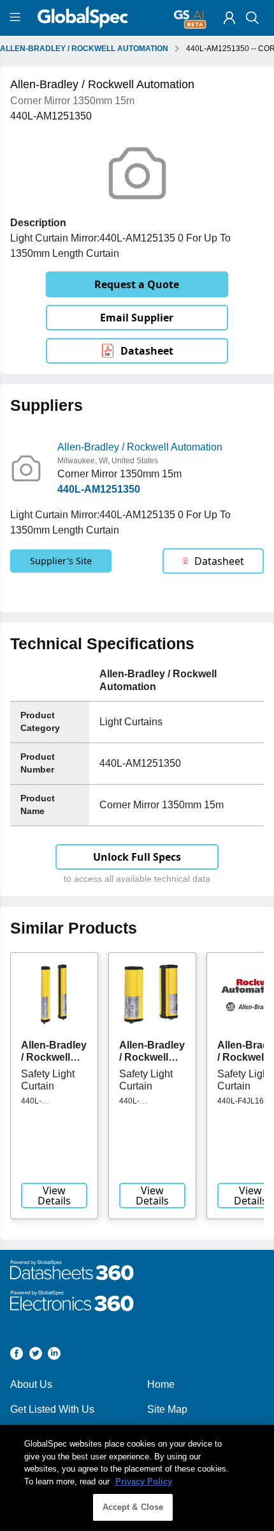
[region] (137, 1478)
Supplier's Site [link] (61, 561)
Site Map (167, 1409)
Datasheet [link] (146, 351)
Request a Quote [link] (136, 284)
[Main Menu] (16, 17)
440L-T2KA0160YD (45, 1105)
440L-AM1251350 (98, 489)
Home (161, 1384)
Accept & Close (133, 1507)
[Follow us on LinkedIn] (54, 1355)
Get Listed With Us (52, 1409)
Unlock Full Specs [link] (137, 857)
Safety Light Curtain (48, 1079)
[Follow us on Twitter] (35, 1355)
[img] (229, 18)
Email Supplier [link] (136, 318)
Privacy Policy (143, 1481)
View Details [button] (54, 1195)
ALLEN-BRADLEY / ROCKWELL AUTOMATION (84, 48)
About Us (31, 1384)
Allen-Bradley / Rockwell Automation (139, 447)
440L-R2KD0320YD (144, 1105)
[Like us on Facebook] (16, 1355)
